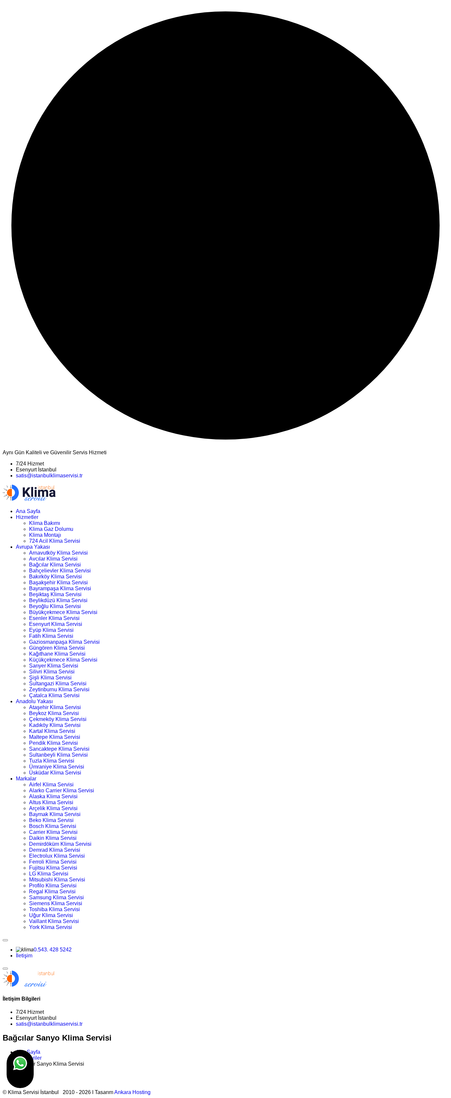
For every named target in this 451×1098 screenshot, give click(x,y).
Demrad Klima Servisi (54, 850)
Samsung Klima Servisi (56, 897)
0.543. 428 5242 (53, 949)
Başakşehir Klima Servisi (58, 582)
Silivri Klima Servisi (52, 671)
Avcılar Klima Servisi (53, 559)
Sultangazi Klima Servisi (58, 683)
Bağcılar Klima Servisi (55, 564)
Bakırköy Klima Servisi (55, 576)
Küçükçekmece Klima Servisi (63, 660)
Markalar (26, 778)
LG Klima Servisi (48, 873)
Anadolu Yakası (34, 701)
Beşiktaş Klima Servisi (55, 594)
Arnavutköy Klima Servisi (58, 553)
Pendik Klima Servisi (53, 743)
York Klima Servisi (50, 927)
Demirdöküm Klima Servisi (60, 844)
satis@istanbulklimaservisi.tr (49, 475)
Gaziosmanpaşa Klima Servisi (64, 642)
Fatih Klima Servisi (51, 636)
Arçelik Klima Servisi (53, 808)
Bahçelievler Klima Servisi (60, 570)
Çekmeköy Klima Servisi (58, 719)
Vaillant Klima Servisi (54, 921)
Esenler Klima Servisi (54, 618)
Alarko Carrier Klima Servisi (61, 790)
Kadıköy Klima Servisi (55, 725)
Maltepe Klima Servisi (54, 737)
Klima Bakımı (44, 523)
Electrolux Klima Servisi (57, 856)
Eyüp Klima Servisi (51, 630)
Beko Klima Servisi (51, 820)
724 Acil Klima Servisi (54, 541)
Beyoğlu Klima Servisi (55, 606)
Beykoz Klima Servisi (54, 713)
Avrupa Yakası (33, 547)
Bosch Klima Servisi (52, 826)
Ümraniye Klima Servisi (56, 767)
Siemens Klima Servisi (55, 903)
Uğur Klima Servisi (51, 915)
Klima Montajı (45, 535)
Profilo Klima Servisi (53, 885)
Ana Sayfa (28, 511)
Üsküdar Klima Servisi (55, 772)
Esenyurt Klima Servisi (55, 624)
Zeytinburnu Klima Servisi (59, 689)
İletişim (24, 955)
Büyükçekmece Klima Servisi (63, 612)
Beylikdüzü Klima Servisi (58, 600)
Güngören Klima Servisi (57, 648)
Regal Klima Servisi (52, 891)
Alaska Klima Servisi (53, 796)
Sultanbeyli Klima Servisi (58, 755)
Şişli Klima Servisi (50, 677)
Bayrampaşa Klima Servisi (60, 588)
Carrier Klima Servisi (53, 832)
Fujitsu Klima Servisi (53, 868)
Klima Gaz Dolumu (51, 529)
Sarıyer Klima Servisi (53, 666)
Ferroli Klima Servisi (53, 862)
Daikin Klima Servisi (53, 838)
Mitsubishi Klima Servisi (57, 879)
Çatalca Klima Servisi (54, 695)
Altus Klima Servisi (51, 802)
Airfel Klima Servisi (51, 784)
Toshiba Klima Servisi (54, 909)
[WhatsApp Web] (20, 1069)
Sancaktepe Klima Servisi (59, 749)
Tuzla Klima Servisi (51, 761)
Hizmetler (27, 517)
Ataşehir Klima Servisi (55, 707)
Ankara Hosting (132, 1092)
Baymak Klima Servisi (55, 814)
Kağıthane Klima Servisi (57, 654)
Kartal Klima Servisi (52, 731)
